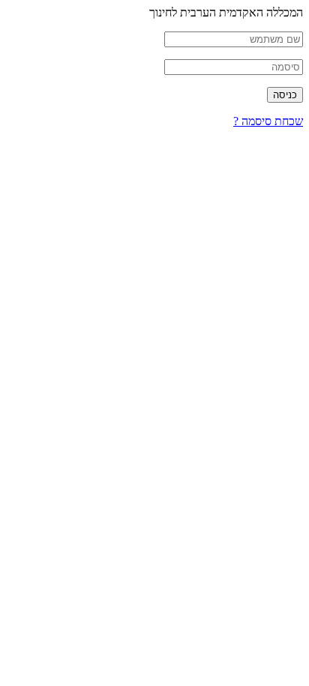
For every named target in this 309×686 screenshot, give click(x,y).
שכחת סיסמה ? (268, 121)
